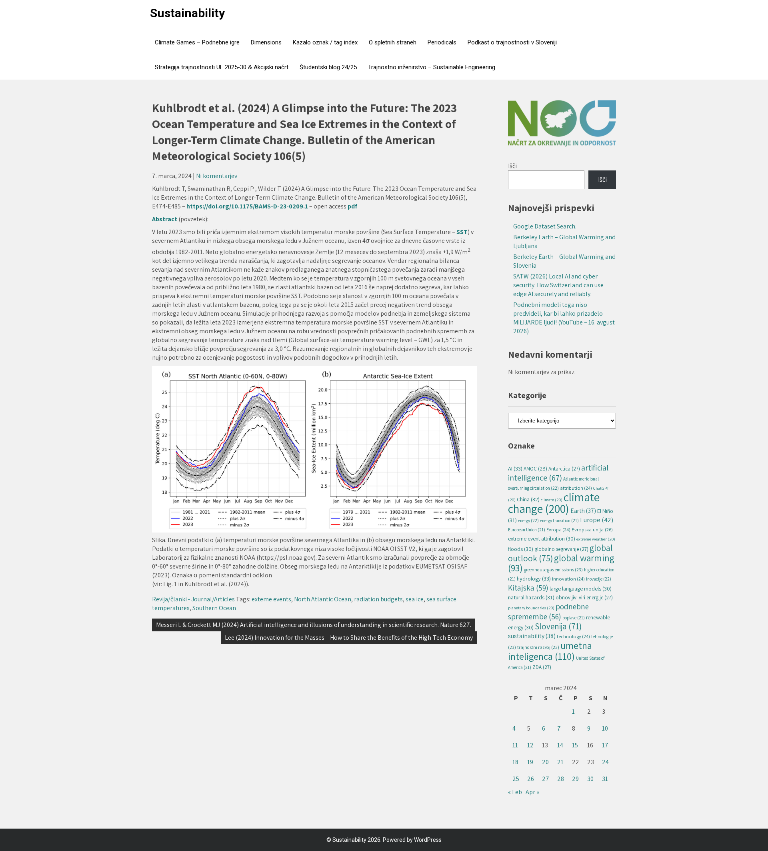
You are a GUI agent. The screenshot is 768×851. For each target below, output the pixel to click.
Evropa (558, 530)
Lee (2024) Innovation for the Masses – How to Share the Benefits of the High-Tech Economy (349, 637)
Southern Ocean (214, 608)
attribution (576, 488)
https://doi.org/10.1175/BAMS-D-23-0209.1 (247, 206)
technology (573, 636)
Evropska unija (592, 529)
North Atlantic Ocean (322, 599)
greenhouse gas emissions (553, 570)
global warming (561, 563)
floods (520, 549)
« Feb (515, 792)
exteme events (271, 599)
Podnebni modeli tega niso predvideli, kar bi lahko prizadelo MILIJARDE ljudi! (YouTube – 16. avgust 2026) (564, 317)
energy (528, 520)
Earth (583, 511)
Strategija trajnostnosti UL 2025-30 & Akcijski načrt (221, 67)
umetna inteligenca (550, 651)
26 (530, 779)
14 (560, 745)
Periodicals (442, 42)
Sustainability (187, 13)
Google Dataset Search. (544, 226)
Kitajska (528, 588)
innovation (568, 579)
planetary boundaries (531, 608)
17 (605, 745)
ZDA (541, 667)
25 (515, 779)
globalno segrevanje (561, 549)
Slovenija (558, 626)
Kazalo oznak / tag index (325, 42)
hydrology (534, 578)
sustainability (532, 636)
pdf (352, 206)
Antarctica (564, 468)
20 (545, 762)
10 (605, 728)
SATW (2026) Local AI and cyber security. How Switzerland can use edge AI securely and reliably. (558, 285)
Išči (512, 166)
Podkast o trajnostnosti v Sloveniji (512, 42)
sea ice (415, 599)
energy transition (559, 520)
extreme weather (595, 539)
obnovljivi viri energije (584, 597)
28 (560, 779)
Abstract (165, 219)
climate (551, 500)
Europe (596, 519)
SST (462, 232)
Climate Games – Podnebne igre (197, 42)
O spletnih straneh (392, 42)
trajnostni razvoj (538, 647)
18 (515, 762)
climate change (554, 502)
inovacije (598, 579)
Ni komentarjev (216, 176)
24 (605, 762)
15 (575, 745)
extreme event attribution (541, 538)
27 (545, 779)
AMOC (535, 468)
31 (605, 779)
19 (530, 762)
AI (515, 468)
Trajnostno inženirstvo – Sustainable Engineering (431, 67)
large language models (581, 588)
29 (575, 779)
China (528, 499)
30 (590, 779)
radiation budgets (378, 599)
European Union (526, 530)
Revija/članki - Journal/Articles (193, 599)
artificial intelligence (558, 472)
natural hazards (531, 597)
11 (515, 745)
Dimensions (266, 42)
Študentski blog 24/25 (328, 67)
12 (530, 745)
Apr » (532, 792)
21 (560, 762)
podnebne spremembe (548, 611)
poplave (573, 618)
